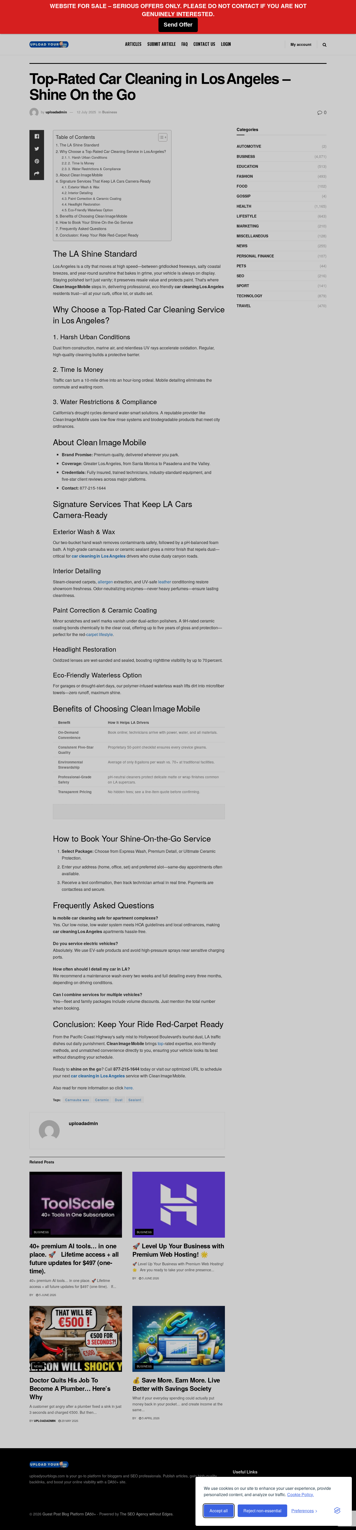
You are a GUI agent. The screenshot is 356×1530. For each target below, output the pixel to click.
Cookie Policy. (300, 1494)
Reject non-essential (262, 1511)
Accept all (219, 1511)
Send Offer (178, 24)
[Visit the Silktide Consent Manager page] (337, 1510)
